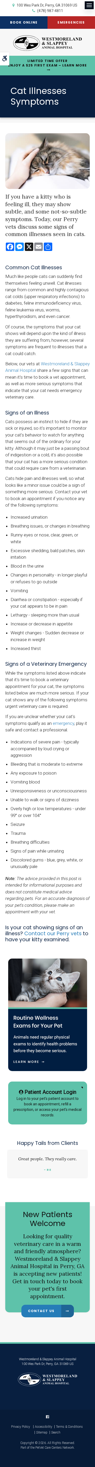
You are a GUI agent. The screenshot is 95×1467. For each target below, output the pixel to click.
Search (55, 1432)
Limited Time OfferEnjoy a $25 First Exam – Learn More (47, 63)
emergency (63, 723)
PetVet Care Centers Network (54, 1447)
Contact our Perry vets (53, 933)
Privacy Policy (20, 1427)
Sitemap (42, 1432)
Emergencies (71, 22)
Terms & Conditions (69, 1427)
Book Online (23, 22)
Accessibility (43, 1427)
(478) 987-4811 (50, 11)
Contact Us (41, 1311)
